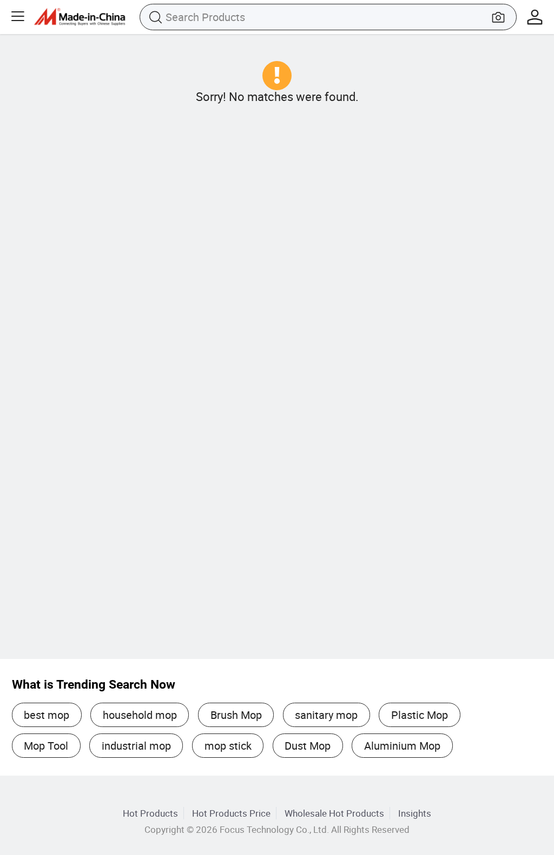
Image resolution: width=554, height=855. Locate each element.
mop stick (228, 745)
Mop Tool (46, 745)
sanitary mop (326, 715)
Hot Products (150, 813)
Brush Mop (236, 715)
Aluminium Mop (402, 745)
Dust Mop (308, 745)
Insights (414, 813)
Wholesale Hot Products (334, 813)
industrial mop (136, 745)
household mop (140, 715)
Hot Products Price (231, 813)
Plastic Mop (419, 715)
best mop (46, 715)
